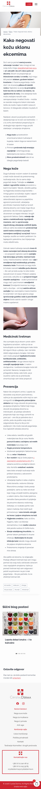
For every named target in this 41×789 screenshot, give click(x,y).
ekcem (16, 585)
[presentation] (20, 624)
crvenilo (7, 585)
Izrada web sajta (20, 786)
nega (24, 585)
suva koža (8, 590)
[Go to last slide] (6, 631)
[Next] (35, 631)
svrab (17, 590)
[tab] (16, 653)
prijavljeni (17, 678)
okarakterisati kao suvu (27, 68)
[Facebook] (17, 703)
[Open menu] (36, 4)
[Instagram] (23, 703)
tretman (25, 590)
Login (29, 4)
